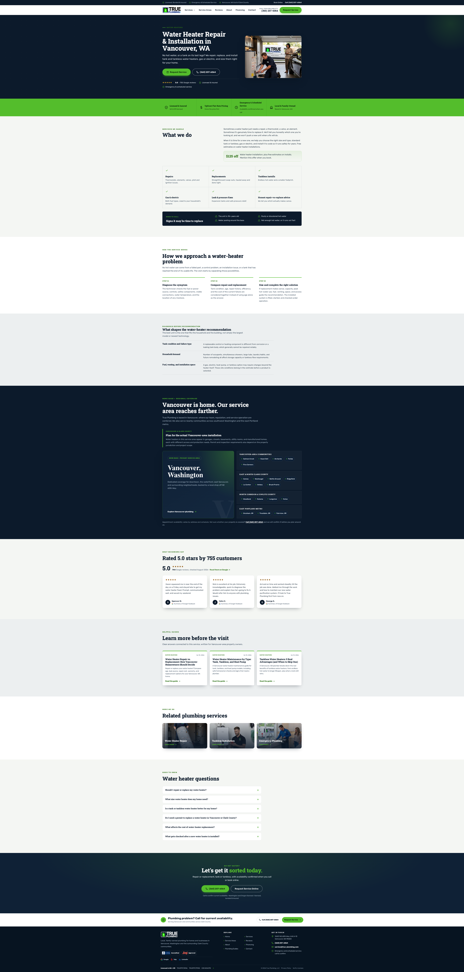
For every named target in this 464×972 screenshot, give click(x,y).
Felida (290, 459)
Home (227, 937)
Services (189, 10)
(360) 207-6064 (295, 2)
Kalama (260, 499)
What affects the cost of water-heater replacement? (190, 827)
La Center (247, 485)
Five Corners (248, 465)
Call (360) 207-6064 (254, 522)
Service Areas (205, 10)
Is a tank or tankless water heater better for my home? (191, 808)
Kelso (285, 499)
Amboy (260, 485)
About (229, 10)
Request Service (290, 10)
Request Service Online (246, 888)
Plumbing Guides (231, 949)
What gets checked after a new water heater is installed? (192, 836)
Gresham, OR (248, 513)
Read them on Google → (220, 570)
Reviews (219, 10)
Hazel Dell (264, 459)
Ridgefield (291, 479)
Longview (273, 499)
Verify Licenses (298, 968)
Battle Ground (275, 479)
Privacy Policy (286, 968)
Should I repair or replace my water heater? (185, 789)
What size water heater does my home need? (186, 799)
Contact (252, 10)
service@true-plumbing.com (287, 947)
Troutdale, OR (265, 513)
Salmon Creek (248, 459)
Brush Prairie (274, 485)
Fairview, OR (281, 513)
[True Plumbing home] (171, 10)
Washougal (259, 479)
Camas (246, 479)
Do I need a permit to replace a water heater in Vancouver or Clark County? (201, 817)
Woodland (247, 499)
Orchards (278, 459)
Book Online (278, 2)
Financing (240, 10)
